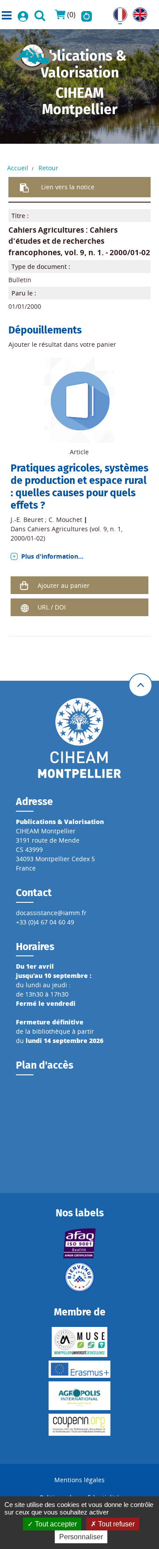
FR (116, 12)
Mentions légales (79, 1480)
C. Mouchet (65, 519)
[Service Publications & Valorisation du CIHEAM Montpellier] (33, 54)
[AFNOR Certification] (79, 1243)
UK (137, 12)
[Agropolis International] (79, 1395)
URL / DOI (52, 607)
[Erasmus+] (79, 1369)
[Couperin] (79, 1425)
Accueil (17, 168)
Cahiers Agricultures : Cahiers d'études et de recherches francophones (62, 241)
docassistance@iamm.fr (51, 913)
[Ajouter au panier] (24, 585)
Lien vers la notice (68, 187)
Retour (48, 168)
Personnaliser (81, 1537)
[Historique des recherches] (87, 14)
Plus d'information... (52, 556)
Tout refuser (115, 1524)
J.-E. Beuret (27, 519)
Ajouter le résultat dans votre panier (62, 344)
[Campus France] (79, 1277)
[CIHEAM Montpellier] (79, 737)
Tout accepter (55, 1524)
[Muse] (79, 1342)
